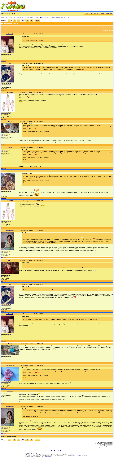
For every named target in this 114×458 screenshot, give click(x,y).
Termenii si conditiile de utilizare (78, 455)
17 (14, 20)
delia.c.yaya (10, 391)
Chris (9, 63)
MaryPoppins (10, 230)
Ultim (37, 20)
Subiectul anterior (108, 27)
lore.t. (9, 260)
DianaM (10, 343)
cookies (37, 455)
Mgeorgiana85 (10, 365)
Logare (102, 13)
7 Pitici (32, 453)
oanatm (10, 147)
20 (27, 20)
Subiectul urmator (108, 30)
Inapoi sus (3, 61)
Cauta (86, 13)
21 (31, 20)
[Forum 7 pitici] (13, 10)
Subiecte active (94, 13)
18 (18, 20)
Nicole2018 (10, 92)
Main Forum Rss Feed (57, 451)
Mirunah (10, 121)
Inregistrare (109, 13)
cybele (10, 171)
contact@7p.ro (48, 456)
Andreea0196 (9, 34)
